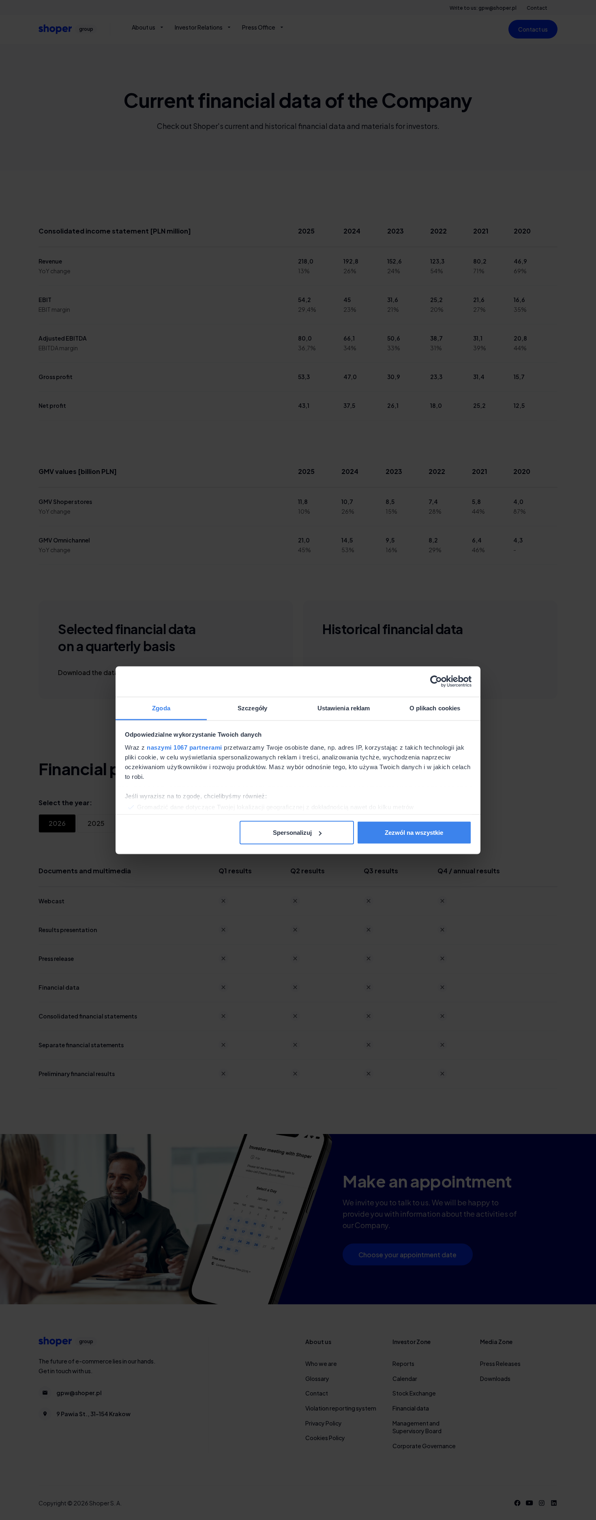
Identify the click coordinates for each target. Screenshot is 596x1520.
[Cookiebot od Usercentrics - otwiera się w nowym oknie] (436, 681)
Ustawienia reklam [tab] (343, 707)
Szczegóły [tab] (252, 707)
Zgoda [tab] (161, 707)
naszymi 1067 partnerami (184, 747)
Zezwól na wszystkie (414, 832)
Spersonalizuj (292, 832)
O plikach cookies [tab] (435, 707)
